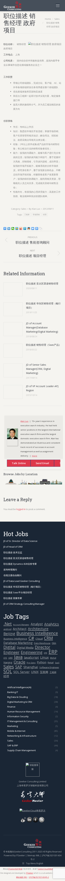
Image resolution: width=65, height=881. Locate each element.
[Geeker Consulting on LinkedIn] (29, 821)
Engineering (31, 652)
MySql (53, 657)
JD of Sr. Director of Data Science (20, 541)
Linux (44, 658)
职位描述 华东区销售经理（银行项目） (43, 305)
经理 (45, 215)
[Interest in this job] (39, 464)
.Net (7, 624)
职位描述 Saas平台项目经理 (17, 592)
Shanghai (30, 667)
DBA (54, 643)
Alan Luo (24, 421)
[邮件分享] (32, 228)
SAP (18, 667)
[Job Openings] (41, 821)
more (34, 455)
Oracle (19, 662)
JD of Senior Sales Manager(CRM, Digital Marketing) (38, 369)
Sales (23, 208)
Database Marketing (18, 643)
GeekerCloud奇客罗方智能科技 (50, 869)
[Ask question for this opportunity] (15, 464)
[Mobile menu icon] (58, 6)
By (34, 208)
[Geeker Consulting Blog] (23, 821)
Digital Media (25, 648)
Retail (51, 662)
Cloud (39, 638)
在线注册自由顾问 (12, 575)
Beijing (9, 634)
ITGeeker (20, 855)
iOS (5, 657)
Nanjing (7, 662)
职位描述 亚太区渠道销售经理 (42, 283)
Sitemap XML (33, 855)
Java (18, 657)
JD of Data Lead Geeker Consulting (21, 581)
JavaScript (31, 658)
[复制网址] (40, 228)
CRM (48, 638)
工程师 (27, 215)
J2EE (10, 657)
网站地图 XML (21, 877)
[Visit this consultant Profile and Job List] (12, 438)
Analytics (51, 624)
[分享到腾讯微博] (24, 228)
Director (42, 647)
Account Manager (21, 624)
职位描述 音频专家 (12, 598)
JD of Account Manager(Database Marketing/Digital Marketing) (42, 327)
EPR (45, 653)
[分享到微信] (12, 228)
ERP (53, 652)
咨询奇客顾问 (10, 569)
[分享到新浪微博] (20, 228)
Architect (20, 629)
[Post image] (13, 289)
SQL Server (21, 672)
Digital (9, 647)
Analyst (37, 624)
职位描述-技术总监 (12, 552)
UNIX (34, 672)
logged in (20, 509)
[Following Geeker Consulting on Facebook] (35, 821)
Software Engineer (49, 667)
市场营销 (36, 215)
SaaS (57, 662)
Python (41, 662)
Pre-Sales (31, 662)
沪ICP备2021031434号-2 (39, 877)
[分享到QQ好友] (28, 228)
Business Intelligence (37, 633)
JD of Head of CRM (13, 546)
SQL (7, 671)
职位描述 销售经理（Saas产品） (43, 344)
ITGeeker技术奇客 (15, 869)
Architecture (38, 629)
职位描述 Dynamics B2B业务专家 (20, 563)
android (7, 629)
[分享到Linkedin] (8, 228)
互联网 (44, 672)
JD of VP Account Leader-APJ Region (42, 388)
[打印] (36, 228)
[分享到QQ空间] (16, 228)
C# (31, 638)
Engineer (11, 652)
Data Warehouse (42, 643)
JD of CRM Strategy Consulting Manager (24, 603)
